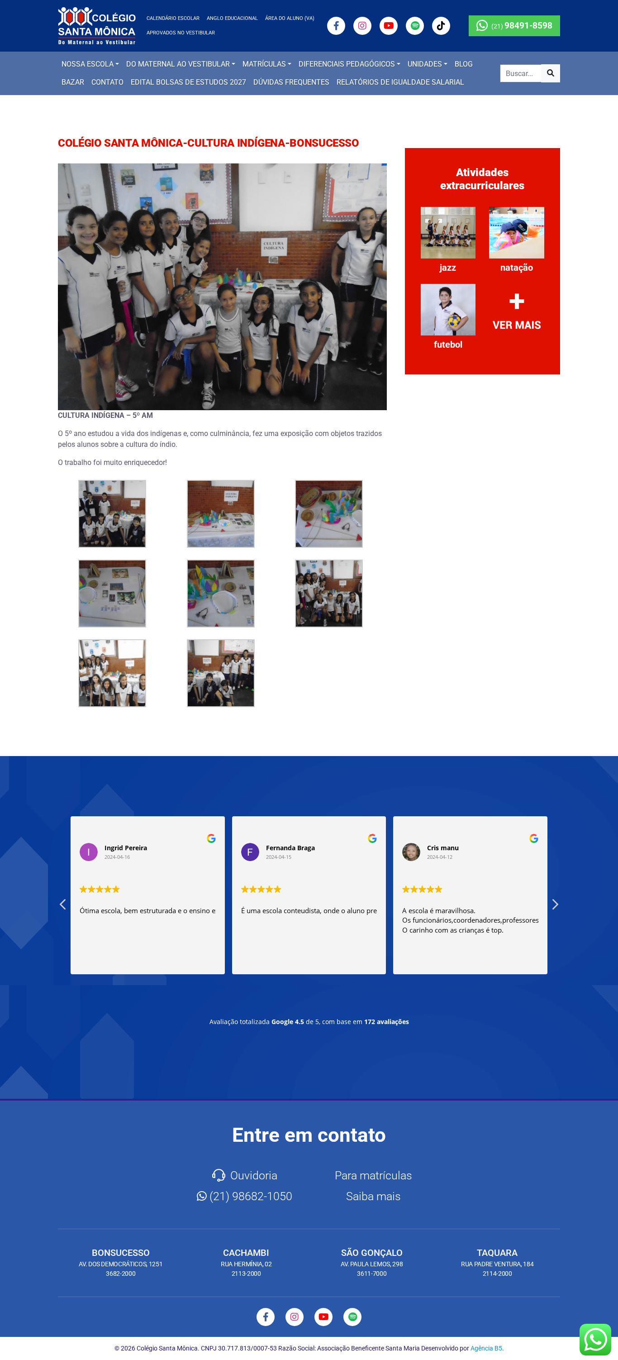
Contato (107, 82)
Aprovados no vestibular (181, 33)
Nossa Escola (88, 64)
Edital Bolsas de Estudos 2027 (188, 82)
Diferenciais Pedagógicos (347, 64)
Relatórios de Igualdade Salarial (400, 82)
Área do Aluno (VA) (289, 18)
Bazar (73, 82)
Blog (464, 64)
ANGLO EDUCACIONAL (232, 18)
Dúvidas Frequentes (291, 82)
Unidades (425, 64)
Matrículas (264, 64)
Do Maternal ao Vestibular (178, 64)
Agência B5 (486, 1348)
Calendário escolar (173, 18)
